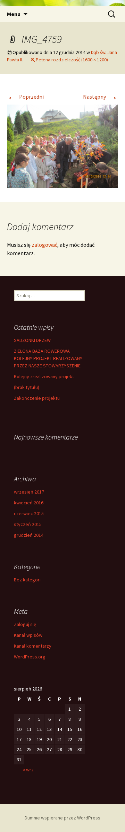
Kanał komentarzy (32, 646)
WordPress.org (29, 657)
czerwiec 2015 (29, 513)
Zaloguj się (25, 624)
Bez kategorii (28, 580)
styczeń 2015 (28, 524)
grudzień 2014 (28, 535)
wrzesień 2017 (29, 492)
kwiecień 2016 (28, 502)
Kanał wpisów (28, 635)
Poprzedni (25, 96)
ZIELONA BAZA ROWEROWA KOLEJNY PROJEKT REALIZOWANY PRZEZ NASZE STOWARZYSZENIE (48, 358)
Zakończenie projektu (37, 398)
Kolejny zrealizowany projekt (44, 376)
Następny (100, 96)
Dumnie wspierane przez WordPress (62, 818)
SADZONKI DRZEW (32, 340)
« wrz (28, 769)
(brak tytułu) (26, 387)
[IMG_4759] (62, 145)
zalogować (44, 244)
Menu (13, 13)
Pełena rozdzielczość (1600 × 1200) (72, 59)
